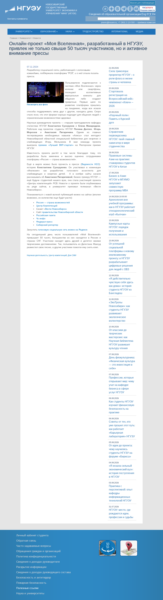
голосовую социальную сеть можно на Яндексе (62, 229)
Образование (48, 31)
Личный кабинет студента (32, 535)
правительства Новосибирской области (62, 212)
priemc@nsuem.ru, (109, 22)
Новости (37, 38)
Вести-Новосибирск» (56, 209)
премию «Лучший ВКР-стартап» (56, 145)
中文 (149, 14)
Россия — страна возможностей (53, 202)
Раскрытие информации (31, 566)
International (119, 31)
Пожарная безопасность (31, 582)
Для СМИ (72, 255)
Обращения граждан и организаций (38, 551)
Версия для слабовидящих (142, 3)
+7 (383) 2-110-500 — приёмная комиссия (137, 22)
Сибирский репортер (47, 225)
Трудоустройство (92, 31)
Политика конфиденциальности (36, 556)
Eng (144, 14)
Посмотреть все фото (37, 104)
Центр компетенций (58, 255)
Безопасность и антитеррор (33, 577)
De (154, 14)
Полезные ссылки (27, 587)
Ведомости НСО (90, 164)
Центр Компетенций (46, 205)
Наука (69, 31)
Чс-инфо (40, 218)
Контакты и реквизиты (17, 19)
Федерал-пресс (44, 221)
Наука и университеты (30, 593)
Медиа (139, 31)
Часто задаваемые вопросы (33, 545)
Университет (23, 31)
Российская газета (45, 215)
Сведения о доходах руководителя (38, 561)
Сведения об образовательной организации (115, 14)
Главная (13, 38)
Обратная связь (26, 540)
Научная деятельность (37, 255)
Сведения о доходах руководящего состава (43, 572)
